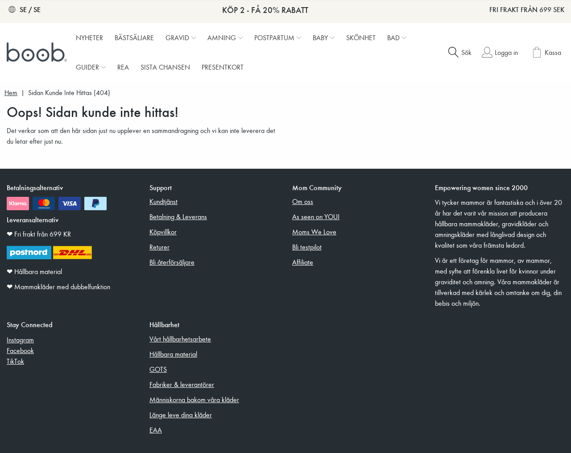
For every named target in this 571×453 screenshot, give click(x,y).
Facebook (20, 350)
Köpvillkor (163, 231)
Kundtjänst (163, 201)
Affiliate (302, 262)
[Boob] (38, 52)
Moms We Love (314, 231)
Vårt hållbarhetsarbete (180, 338)
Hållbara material (173, 353)
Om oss (302, 201)
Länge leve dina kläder (180, 414)
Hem (10, 93)
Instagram (20, 339)
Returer (159, 246)
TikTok (15, 361)
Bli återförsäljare (171, 262)
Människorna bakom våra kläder (194, 399)
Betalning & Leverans (178, 216)
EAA (155, 429)
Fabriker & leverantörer (181, 384)
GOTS (158, 369)
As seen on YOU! (315, 216)
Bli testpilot (307, 246)
